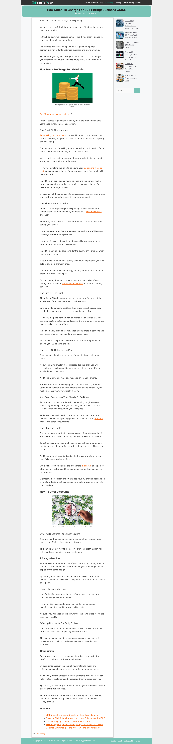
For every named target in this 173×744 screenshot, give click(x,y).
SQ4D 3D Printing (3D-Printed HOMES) (132, 44)
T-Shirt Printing (128, 3)
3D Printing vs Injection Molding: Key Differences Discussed (74, 724)
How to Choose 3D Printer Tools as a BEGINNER (131, 35)
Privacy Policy (129, 741)
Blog (101, 3)
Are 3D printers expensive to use (55, 114)
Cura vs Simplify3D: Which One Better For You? (68, 721)
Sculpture (95, 3)
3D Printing (109, 3)
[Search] (137, 90)
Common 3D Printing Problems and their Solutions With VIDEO (75, 718)
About (120, 741)
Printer (137, 3)
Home (87, 3)
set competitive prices (72, 283)
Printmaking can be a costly (53, 135)
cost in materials (94, 211)
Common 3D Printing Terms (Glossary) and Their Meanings (74, 728)
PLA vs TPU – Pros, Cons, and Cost (131, 78)
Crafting (118, 3)
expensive (86, 466)
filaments (99, 418)
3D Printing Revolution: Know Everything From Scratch (72, 715)
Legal (138, 741)
